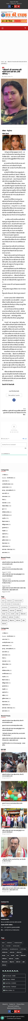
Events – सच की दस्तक (7, 477)
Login (25, 438)
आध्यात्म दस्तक (5, 487)
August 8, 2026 (5, 862)
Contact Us (13, 3)
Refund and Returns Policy (14, 1008)
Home (7, 3)
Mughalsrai (5, 607)
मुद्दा (3, 67)
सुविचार (24, 620)
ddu (3, 604)
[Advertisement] (14, 45)
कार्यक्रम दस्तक (19, 610)
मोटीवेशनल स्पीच (5, 512)
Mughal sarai (16, 604)
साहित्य (3, 537)
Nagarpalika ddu (14, 607)
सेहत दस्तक (4, 543)
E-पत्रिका (4, 474)
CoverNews (10, 1018)
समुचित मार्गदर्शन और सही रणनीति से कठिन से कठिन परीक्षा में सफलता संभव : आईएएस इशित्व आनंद (14, 588)
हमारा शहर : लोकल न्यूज (7, 549)
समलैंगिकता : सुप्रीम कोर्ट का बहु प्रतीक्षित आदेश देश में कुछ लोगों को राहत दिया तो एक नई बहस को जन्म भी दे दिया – (14, 411)
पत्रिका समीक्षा (5, 505)
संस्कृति (3, 530)
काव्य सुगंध (3, 613)
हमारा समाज (4, 552)
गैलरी (3, 499)
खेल (8, 613)
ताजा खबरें (12, 613)
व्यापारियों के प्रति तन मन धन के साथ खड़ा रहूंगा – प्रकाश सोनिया (13, 744)
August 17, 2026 (6, 805)
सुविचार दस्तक (5, 540)
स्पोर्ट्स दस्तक (5, 546)
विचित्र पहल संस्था (4, 620)
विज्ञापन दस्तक (5, 521)
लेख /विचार (17, 617)
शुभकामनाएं (4, 527)
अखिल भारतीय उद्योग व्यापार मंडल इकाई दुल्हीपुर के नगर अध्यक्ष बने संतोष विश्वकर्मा (13, 575)
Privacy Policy (20, 1004)
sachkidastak (14, 391)
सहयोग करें (4, 534)
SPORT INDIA (23, 607)
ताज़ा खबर (4, 502)
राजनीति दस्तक (5, 515)
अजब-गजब (4, 481)
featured (8, 604)
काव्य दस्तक (4, 496)
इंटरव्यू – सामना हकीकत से (7, 490)
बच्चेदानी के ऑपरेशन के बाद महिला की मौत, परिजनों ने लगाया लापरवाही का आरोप (12, 563)
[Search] (25, 28)
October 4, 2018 (7, 76)
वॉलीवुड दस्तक (5, 524)
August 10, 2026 (6, 834)
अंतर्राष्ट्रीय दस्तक (4, 610)
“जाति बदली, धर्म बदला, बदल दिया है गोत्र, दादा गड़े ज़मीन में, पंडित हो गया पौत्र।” (13, 582)
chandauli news (18, 600)
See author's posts (14, 395)
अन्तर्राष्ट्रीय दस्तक (6, 484)
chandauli (9, 600)
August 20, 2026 (6, 777)
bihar (3, 600)
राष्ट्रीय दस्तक (11, 617)
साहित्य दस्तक (18, 620)
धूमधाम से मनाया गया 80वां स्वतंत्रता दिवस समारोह (12, 569)
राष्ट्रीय (3, 518)
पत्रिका (17, 613)
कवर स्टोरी (4, 493)
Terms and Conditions (13, 1006)
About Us (19, 3)
